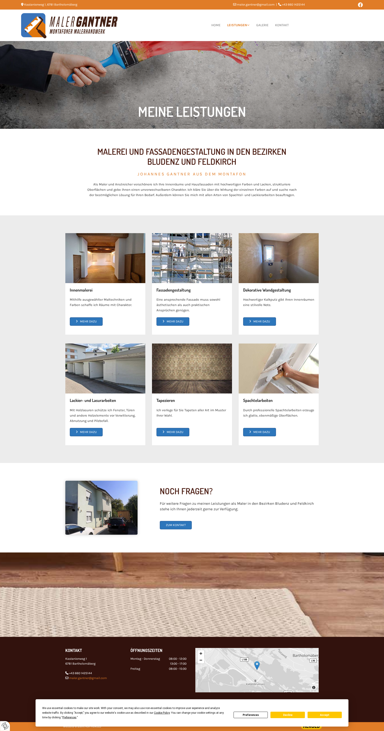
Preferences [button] (69, 717)
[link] (238, 25)
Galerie (262, 25)
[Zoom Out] (201, 660)
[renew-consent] (5, 726)
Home (215, 25)
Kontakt (282, 25)
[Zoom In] (201, 653)
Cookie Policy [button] (162, 712)
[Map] (257, 670)
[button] (86, 321)
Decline (287, 715)
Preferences (251, 715)
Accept (324, 715)
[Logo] (76, 25)
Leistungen (237, 25)
